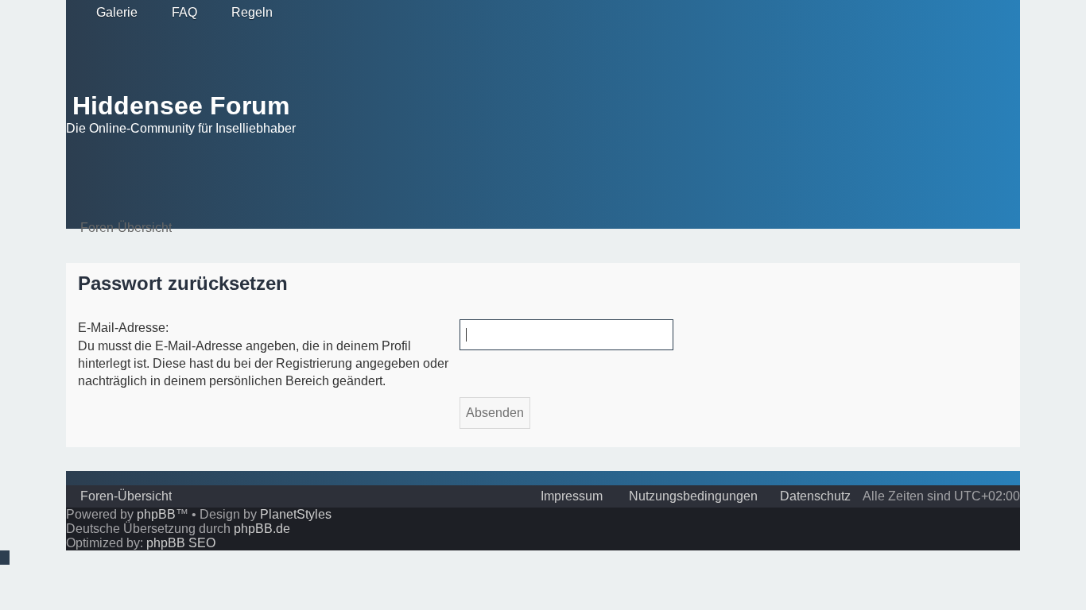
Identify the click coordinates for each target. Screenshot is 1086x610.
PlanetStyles (296, 514)
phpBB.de (262, 528)
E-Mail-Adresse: (123, 327)
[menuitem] (110, 13)
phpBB (156, 514)
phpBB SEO (180, 543)
